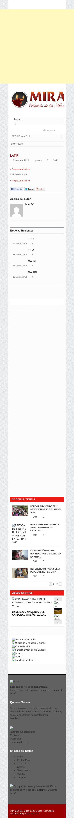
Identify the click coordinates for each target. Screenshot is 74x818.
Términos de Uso (19, 742)
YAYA (31, 238)
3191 (35, 535)
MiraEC (29, 204)
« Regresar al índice (20, 169)
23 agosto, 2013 (20, 243)
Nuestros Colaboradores (22, 732)
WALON (32, 272)
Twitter (58, 130)
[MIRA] (39, 100)
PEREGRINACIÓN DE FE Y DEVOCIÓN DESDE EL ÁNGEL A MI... (45, 509)
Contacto (14, 735)
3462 (35, 561)
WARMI (32, 261)
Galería (21, 767)
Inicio (13, 144)
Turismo (21, 777)
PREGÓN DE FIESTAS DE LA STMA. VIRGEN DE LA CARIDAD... (45, 527)
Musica (21, 773)
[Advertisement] (37, 46)
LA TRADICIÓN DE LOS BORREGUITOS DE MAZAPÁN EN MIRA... (45, 553)
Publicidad (15, 738)
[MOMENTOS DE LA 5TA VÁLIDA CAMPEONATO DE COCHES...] (58, 613)
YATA (31, 249)
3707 (35, 576)
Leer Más (15, 718)
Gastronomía (24, 770)
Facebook (62, 130)
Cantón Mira (23, 760)
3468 (35, 517)
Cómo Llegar (23, 763)
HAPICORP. (33, 813)
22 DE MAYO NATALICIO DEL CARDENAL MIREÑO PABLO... (29, 613)
